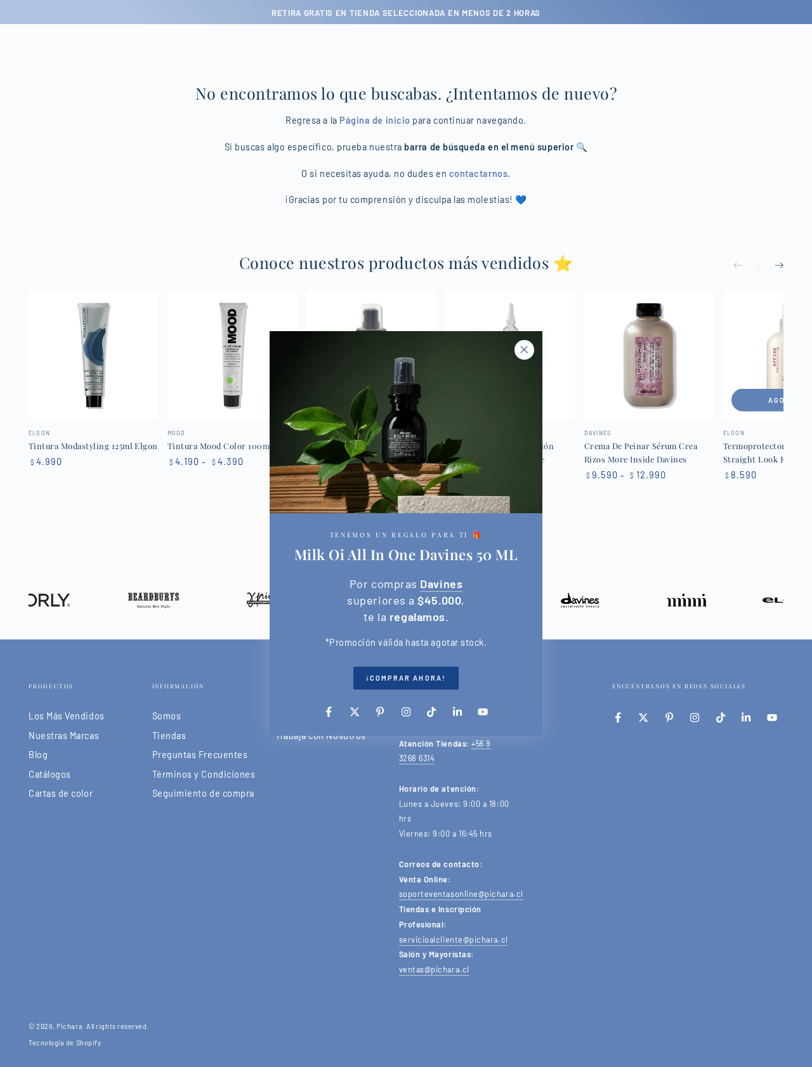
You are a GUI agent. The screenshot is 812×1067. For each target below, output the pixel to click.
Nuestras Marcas (64, 735)
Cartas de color (61, 793)
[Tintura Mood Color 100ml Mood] (232, 356)
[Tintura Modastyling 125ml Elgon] (94, 356)
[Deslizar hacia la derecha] (770, 266)
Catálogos (50, 774)
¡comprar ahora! (406, 678)
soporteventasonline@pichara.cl (461, 894)
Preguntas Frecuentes (200, 754)
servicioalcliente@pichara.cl (453, 939)
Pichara (69, 1026)
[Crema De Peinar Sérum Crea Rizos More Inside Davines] (649, 356)
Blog (38, 754)
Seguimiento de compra (203, 793)
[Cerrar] (524, 349)
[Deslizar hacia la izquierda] (746, 266)
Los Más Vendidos (67, 715)
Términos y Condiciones (204, 774)
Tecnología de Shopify (65, 1042)
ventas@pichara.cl (434, 969)
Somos (166, 715)
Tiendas (169, 735)
